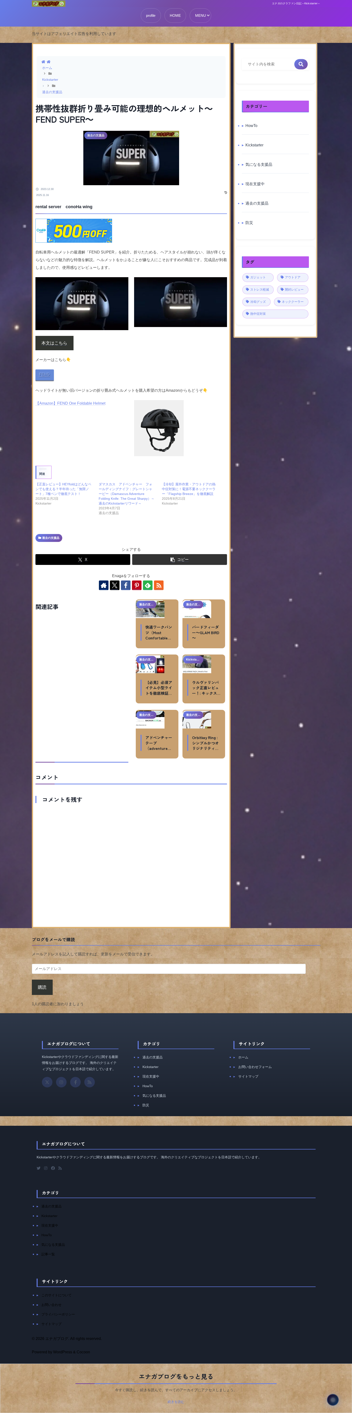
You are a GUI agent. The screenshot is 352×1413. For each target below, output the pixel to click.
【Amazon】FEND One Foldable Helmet (70, 403)
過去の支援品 (50, 538)
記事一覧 (48, 1254)
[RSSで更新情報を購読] (159, 585)
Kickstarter (150, 1067)
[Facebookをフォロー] (126, 585)
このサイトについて (56, 1295)
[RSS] (89, 1082)
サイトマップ (248, 1076)
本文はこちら (54, 343)
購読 (42, 987)
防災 (145, 1105)
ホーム (243, 1057)
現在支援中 (150, 1076)
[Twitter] (38, 1168)
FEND (44, 375)
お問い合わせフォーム (255, 1067)
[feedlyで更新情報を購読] (148, 585)
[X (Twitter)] (47, 1082)
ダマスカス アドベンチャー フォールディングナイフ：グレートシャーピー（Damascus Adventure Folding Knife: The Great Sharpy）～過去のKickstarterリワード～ (126, 493)
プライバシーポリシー (58, 1314)
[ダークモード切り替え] (333, 1400)
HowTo (147, 1086)
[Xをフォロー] (114, 585)
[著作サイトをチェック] (103, 585)
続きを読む (176, 1402)
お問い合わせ (51, 1305)
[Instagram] (61, 1082)
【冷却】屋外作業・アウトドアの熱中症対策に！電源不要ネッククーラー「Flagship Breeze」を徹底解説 (189, 489)
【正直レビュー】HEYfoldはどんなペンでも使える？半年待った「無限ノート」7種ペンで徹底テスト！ (63, 489)
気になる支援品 (154, 1095)
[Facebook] (75, 1082)
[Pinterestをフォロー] (137, 585)
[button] (179, 559)
